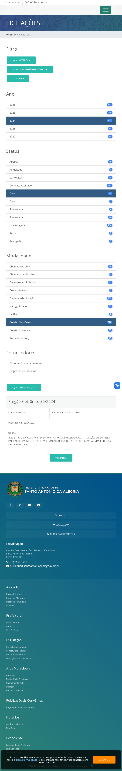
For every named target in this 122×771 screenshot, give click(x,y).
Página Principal (14, 594)
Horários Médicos (14, 724)
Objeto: (12, 432)
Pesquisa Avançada (25, 387)
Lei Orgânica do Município (18, 658)
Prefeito (10, 626)
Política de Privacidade (25, 759)
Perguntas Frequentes (62, 534)
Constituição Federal (16, 650)
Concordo (104, 759)
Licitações (11, 686)
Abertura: (56, 412)
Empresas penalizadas (23, 371)
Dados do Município (15, 597)
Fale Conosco (12, 748)
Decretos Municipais (16, 654)
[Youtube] (29, 505)
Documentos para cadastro (26, 363)
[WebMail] (39, 505)
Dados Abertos (13, 622)
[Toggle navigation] (105, 10)
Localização (62, 524)
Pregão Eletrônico (29, 69)
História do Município (16, 601)
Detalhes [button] (62, 457)
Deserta (20, 60)
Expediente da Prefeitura (18, 744)
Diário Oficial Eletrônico (17, 679)
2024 (17, 78)
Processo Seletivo (15, 690)
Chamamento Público (16, 682)
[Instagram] (20, 505)
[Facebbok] (10, 505)
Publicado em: (15, 422)
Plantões (10, 728)
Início (12, 34)
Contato (62, 515)
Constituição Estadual (16, 646)
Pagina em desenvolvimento (20, 707)
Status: (12, 412)
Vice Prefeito (12, 630)
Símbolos (10, 605)
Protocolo (10, 675)
